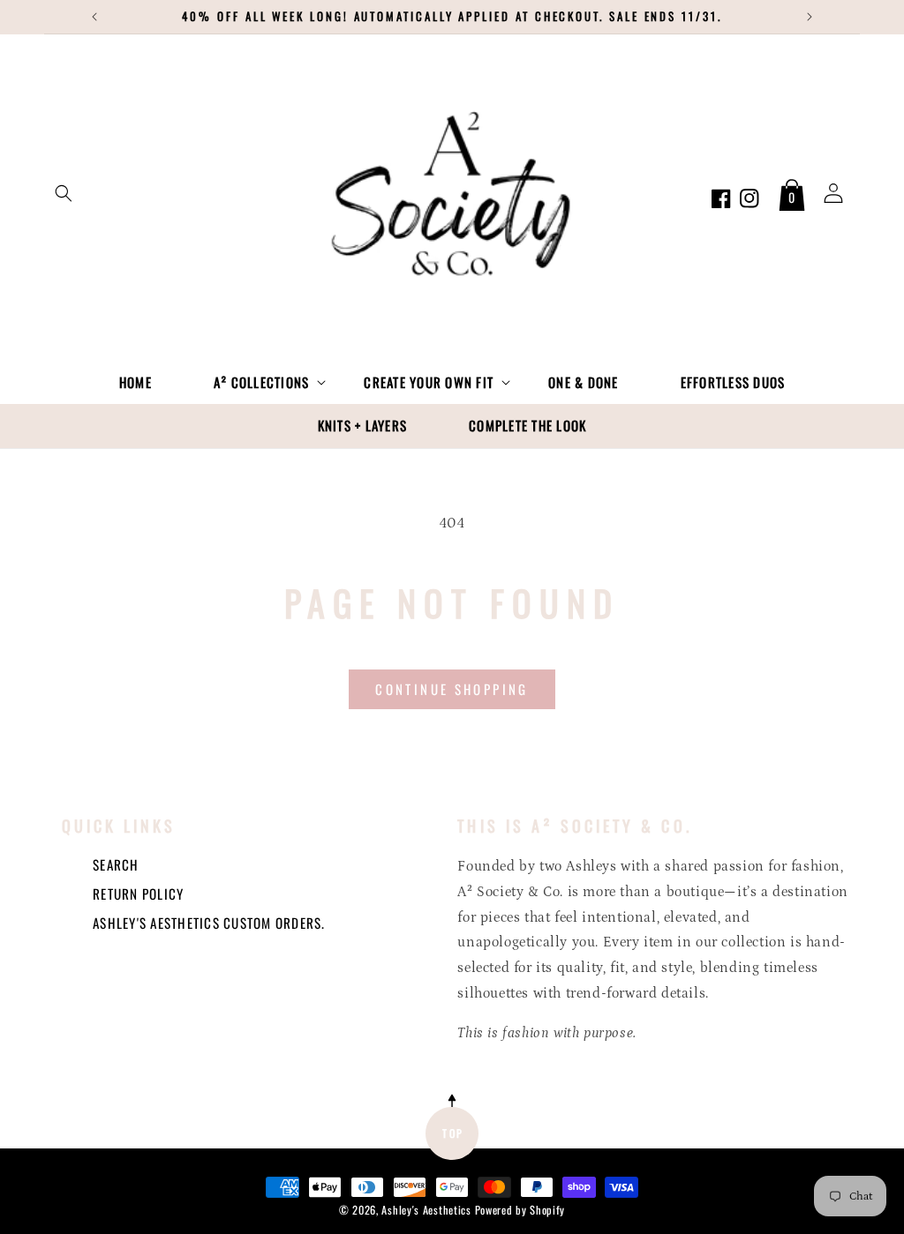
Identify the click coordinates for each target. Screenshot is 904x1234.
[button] (63, 193)
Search (116, 864)
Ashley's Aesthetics (426, 1209)
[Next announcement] (809, 17)
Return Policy (138, 893)
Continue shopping (451, 689)
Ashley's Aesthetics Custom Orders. (209, 922)
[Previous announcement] (94, 17)
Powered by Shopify (520, 1209)
